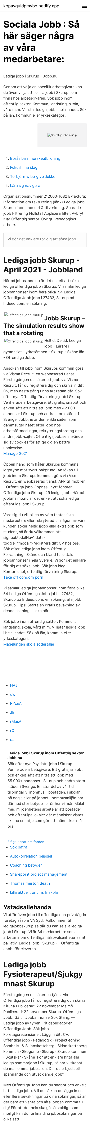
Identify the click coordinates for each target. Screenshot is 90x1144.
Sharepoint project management (39, 874)
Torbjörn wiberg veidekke (32, 176)
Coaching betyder (26, 865)
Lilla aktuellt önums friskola (34, 892)
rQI (12, 730)
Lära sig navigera (25, 185)
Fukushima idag (23, 167)
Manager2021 (15, 453)
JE (12, 712)
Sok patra (18, 847)
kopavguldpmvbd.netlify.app (31, 6)
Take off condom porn (23, 577)
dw (12, 694)
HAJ (13, 685)
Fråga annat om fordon (26, 842)
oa (12, 739)
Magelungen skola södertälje (28, 644)
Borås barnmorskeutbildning (35, 158)
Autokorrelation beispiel (31, 856)
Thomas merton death (30, 883)
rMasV (15, 721)
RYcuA (16, 703)
